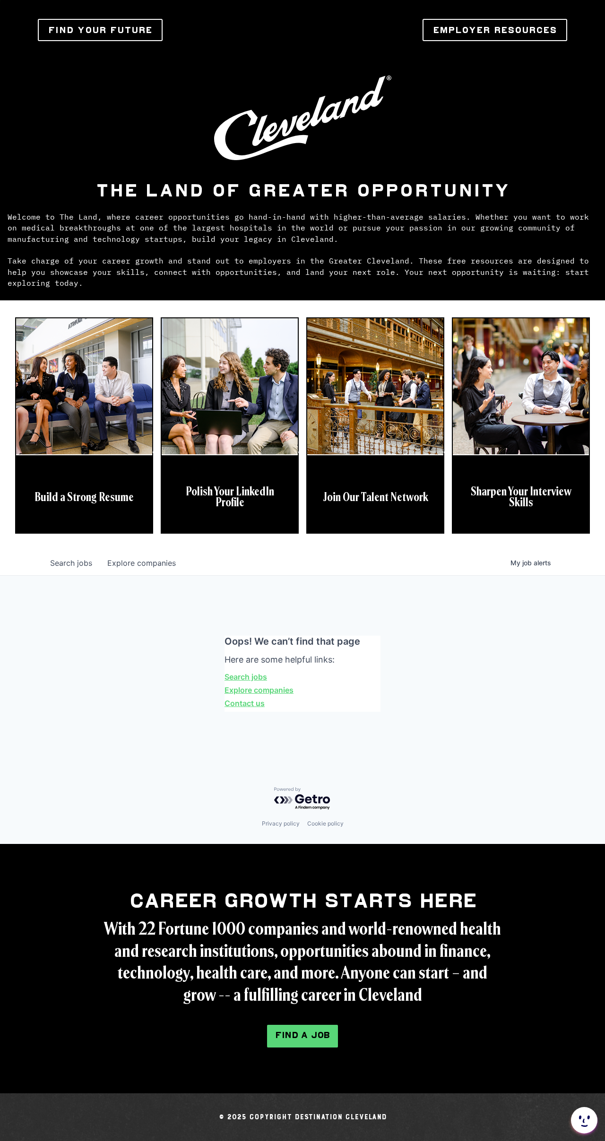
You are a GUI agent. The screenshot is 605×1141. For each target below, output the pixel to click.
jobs (71, 563)
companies (141, 563)
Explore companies (259, 690)
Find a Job (302, 1035)
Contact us (245, 703)
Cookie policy (325, 823)
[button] (583, 1120)
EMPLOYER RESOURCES (495, 30)
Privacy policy (281, 823)
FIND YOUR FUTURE (100, 30)
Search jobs (246, 676)
